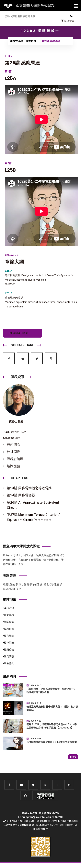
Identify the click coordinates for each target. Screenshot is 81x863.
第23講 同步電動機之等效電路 (29, 488)
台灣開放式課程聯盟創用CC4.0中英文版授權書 (52, 742)
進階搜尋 (69, 20)
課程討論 (9, 608)
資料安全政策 (29, 813)
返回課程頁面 (20, 333)
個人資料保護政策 (49, 813)
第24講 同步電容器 (21, 495)
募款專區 (9, 575)
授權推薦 (9, 628)
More (73, 756)
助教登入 (9, 663)
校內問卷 (13, 444)
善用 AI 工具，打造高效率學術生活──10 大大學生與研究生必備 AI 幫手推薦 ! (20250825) (52, 726)
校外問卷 (13, 452)
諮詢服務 (13, 466)
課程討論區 (15, 459)
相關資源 (9, 621)
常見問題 (9, 656)
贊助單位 (9, 614)
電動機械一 (32, 41)
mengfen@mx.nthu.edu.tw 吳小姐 (42, 817)
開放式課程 (16, 41)
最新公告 (9, 649)
